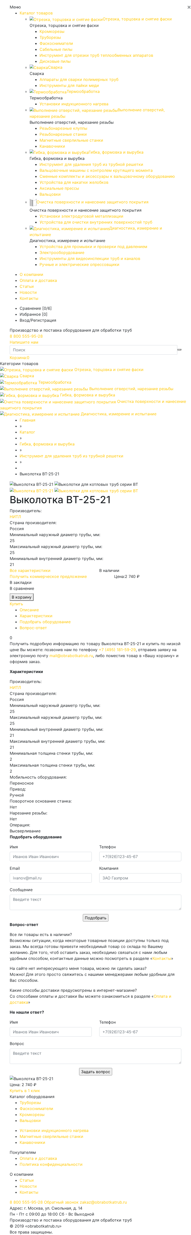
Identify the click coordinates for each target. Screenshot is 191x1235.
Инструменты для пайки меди (69, 85)
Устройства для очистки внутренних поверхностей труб (96, 222)
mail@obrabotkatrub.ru (71, 655)
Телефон (107, 846)
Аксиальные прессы (59, 188)
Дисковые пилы (55, 61)
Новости (28, 292)
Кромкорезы (52, 31)
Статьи (27, 286)
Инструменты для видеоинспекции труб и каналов (90, 258)
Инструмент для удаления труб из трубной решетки (91, 164)
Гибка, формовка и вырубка (87, 394)
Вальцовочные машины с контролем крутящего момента (96, 170)
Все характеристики (30, 570)
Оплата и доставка (38, 280)
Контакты (29, 298)
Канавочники (52, 146)
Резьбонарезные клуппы (63, 128)
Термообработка (54, 382)
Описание (29, 609)
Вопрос (17, 1043)
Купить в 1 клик (25, 1090)
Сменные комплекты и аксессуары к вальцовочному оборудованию (107, 176)
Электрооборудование (62, 252)
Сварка (27, 375)
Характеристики (36, 615)
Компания (108, 868)
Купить (16, 603)
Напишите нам (24, 342)
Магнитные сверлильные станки (71, 140)
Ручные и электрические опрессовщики (79, 264)
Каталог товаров (36, 12)
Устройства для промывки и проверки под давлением (93, 246)
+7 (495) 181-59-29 (117, 649)
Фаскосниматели (56, 43)
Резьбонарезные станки (63, 134)
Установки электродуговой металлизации (81, 216)
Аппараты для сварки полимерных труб (79, 79)
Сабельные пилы (56, 49)
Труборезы (50, 37)
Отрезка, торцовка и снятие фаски (108, 369)
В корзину (22, 597)
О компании (31, 274)
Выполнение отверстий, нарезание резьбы (131, 388)
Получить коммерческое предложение (48, 576)
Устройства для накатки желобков (74, 182)
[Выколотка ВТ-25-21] (32, 490)
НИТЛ (15, 516)
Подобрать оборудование (45, 621)
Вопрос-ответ (33, 627)
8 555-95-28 (26, 336)
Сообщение (21, 889)
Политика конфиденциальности (51, 1164)
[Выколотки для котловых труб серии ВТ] (96, 490)
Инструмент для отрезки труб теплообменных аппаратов (96, 55)
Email (15, 868)
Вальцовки (50, 194)
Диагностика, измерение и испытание (118, 413)
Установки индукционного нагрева (74, 103)
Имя (14, 846)
